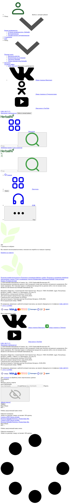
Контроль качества (14, 56)
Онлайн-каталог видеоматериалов (18, 35)
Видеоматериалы (13, 34)
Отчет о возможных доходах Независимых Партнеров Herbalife (35, 279)
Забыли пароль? (6, 402)
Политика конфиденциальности (11, 277)
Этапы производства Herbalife (17, 61)
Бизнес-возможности (11, 30)
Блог (5, 38)
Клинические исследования (16, 58)
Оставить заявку (9, 64)
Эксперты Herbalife (14, 59)
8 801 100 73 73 (13, 66)
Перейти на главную (7, 252)
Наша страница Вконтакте (43, 80)
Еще (33, 219)
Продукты (35, 189)
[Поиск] (32, 139)
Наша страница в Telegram (57, 327)
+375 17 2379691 (7, 305)
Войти (6, 191)
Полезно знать (9, 54)
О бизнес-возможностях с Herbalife (19, 32)
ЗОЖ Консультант (6, 147)
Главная (9, 175)
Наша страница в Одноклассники (46, 94)
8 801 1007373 (63, 304)
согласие (6, 377)
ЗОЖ (33, 205)
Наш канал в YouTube (42, 108)
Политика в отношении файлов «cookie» (33, 277)
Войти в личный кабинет (24, 113)
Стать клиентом (17, 147)
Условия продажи (11, 281)
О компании (8, 37)
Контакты (7, 62)
